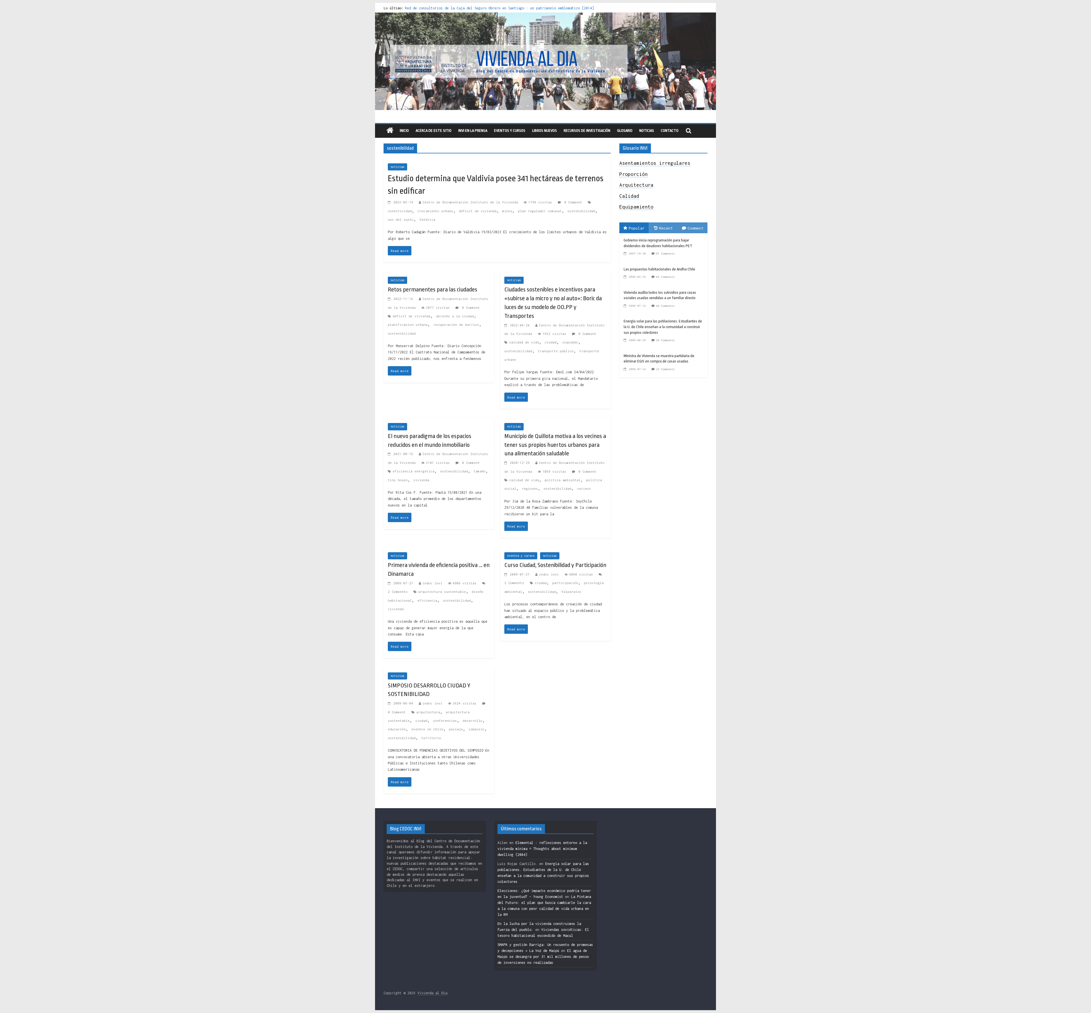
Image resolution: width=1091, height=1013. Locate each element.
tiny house (398, 480)
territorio (431, 738)
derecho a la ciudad (455, 316)
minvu (507, 211)
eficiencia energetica (413, 471)
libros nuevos (544, 130)
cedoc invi (432, 583)
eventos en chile (427, 729)
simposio (476, 729)
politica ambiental (562, 480)
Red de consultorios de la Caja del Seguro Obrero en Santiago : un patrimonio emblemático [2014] (499, 8)
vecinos (584, 488)
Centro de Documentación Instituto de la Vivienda (470, 202)
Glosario (624, 130)
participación (565, 583)
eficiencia (427, 600)
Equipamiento (636, 207)
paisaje (456, 729)
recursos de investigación (587, 130)
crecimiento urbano (435, 211)
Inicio (404, 130)
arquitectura (428, 712)
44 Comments (665, 305)
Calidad (629, 196)
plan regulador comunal (540, 211)
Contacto (669, 130)
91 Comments (665, 253)
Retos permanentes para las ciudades (432, 289)
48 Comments (665, 276)
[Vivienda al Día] (390, 130)
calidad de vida (524, 342)
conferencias (445, 720)
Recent (666, 228)
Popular (637, 228)
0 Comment (572, 202)
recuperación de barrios (456, 324)
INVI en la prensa (472, 130)
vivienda (421, 480)
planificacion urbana (408, 324)
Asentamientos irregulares (654, 163)
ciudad (551, 342)
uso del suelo (401, 219)
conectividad (400, 211)
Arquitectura (636, 185)
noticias (397, 166)
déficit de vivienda (478, 211)
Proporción (633, 174)
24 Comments (665, 340)
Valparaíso (571, 591)
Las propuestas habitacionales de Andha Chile (659, 269)
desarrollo (472, 720)
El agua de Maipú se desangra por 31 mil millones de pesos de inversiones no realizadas (543, 957)
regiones (530, 488)
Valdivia (427, 219)
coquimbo (570, 342)
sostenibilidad (581, 211)
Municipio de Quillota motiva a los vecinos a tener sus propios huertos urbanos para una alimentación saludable (555, 445)
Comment (695, 228)
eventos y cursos (509, 130)
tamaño (480, 471)
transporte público (556, 351)
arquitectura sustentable (442, 591)
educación (397, 729)
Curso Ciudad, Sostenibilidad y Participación (555, 565)
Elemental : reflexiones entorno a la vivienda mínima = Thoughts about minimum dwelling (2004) (542, 849)
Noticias (646, 130)
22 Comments (665, 369)
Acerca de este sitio (433, 130)
